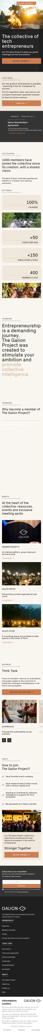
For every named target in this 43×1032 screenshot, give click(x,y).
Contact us (6, 988)
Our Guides (6, 969)
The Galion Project (8, 980)
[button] (39, 3)
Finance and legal (8, 957)
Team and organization (10, 953)
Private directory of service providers (15, 938)
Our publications (8, 965)
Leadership (6, 961)
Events (4, 934)
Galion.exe (6, 984)
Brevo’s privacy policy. (23, 891)
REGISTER (21, 886)
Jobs (3, 992)
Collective (5, 926)
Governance (6, 949)
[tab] (21, 427)
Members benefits (8, 930)
